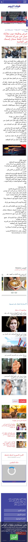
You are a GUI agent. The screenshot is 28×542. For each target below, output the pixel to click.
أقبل (14, 537)
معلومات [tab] (22, 401)
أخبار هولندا (17, 29)
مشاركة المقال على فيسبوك (17, 304)
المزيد (13, 481)
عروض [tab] (15, 401)
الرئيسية (24, 29)
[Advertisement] (14, 248)
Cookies (8, 532)
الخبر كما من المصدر (20, 269)
